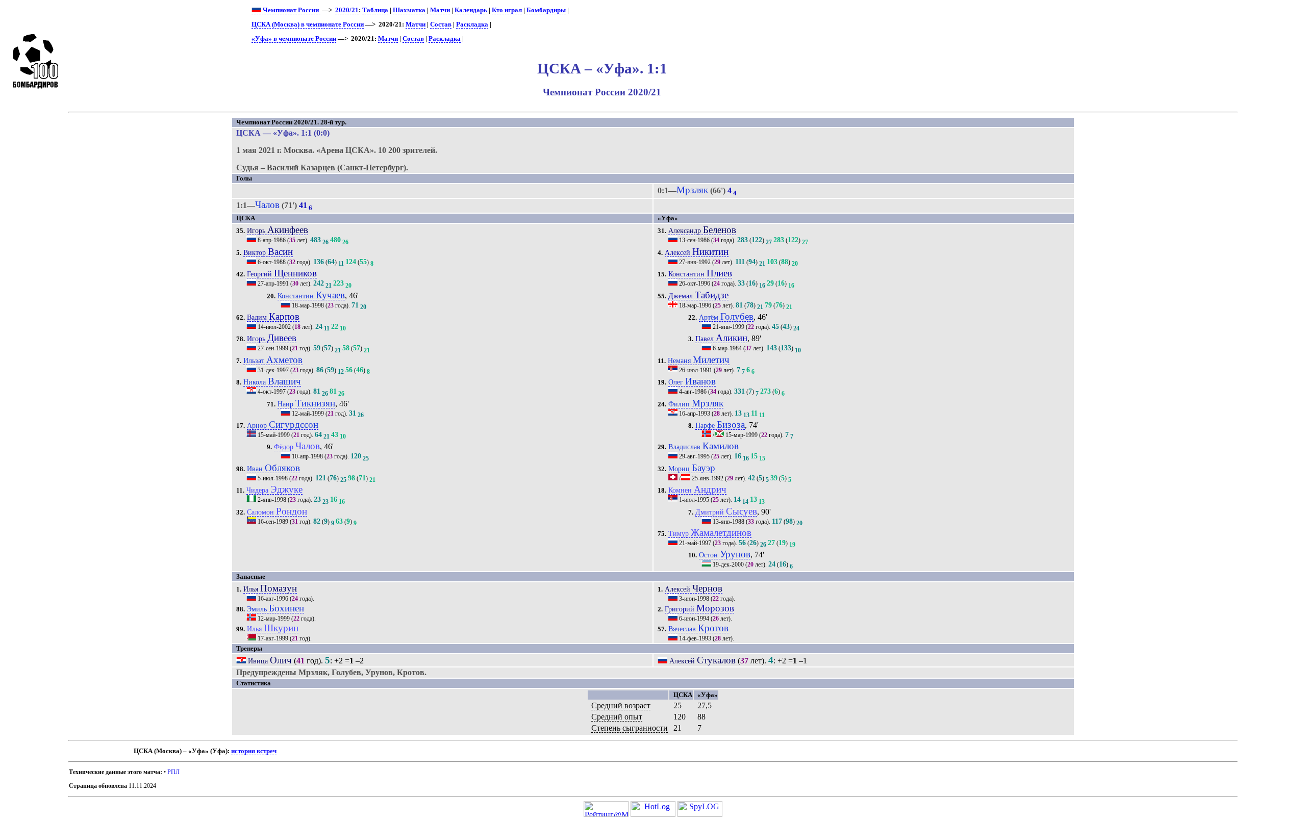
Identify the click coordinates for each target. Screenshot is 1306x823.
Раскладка (472, 24)
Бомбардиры (546, 10)
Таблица (375, 10)
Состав (440, 24)
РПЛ (173, 772)
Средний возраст (620, 705)
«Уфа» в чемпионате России (294, 38)
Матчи (440, 10)
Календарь (471, 10)
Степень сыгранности (629, 728)
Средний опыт (616, 716)
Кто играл (507, 10)
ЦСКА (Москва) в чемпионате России (308, 24)
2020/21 (347, 10)
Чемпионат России (290, 10)
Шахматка (409, 10)
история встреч (254, 751)
